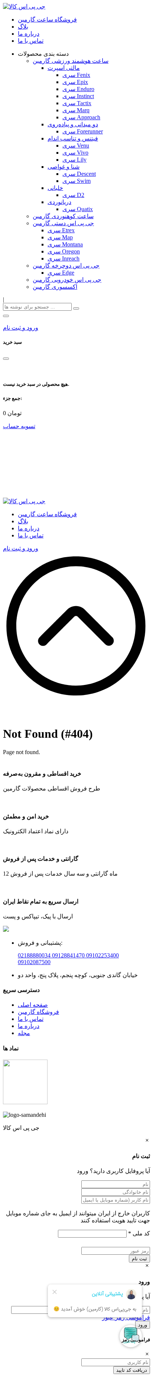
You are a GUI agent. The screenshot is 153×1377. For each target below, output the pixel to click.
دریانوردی (59, 202)
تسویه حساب (19, 426)
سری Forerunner (82, 131)
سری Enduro (78, 89)
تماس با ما (30, 41)
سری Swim (76, 181)
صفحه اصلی (33, 1005)
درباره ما (28, 33)
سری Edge (61, 272)
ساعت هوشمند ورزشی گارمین (70, 61)
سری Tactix (76, 103)
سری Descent (79, 174)
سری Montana (65, 244)
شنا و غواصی (63, 167)
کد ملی (139, 1233)
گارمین (27, 1012)
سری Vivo (75, 152)
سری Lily (74, 159)
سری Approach (81, 117)
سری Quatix (77, 209)
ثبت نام (139, 1258)
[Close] (6, 359)
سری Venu (75, 145)
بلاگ (23, 26)
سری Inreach (63, 258)
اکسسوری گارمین (55, 287)
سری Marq (75, 110)
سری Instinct (78, 96)
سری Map (60, 237)
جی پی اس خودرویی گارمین (67, 280)
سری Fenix (76, 75)
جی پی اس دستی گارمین (63, 223)
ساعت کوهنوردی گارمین (63, 216)
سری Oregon (64, 251)
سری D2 (73, 195)
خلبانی (55, 188)
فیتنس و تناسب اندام (73, 138)
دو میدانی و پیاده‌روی (73, 124)
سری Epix (75, 82)
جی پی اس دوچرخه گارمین (66, 265)
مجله (24, 1033)
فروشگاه (48, 1012)
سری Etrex (61, 230)
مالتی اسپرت (64, 68)
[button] (6, 316)
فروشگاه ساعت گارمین (47, 19)
